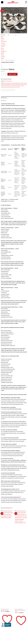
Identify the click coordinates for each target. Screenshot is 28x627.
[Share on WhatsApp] (2, 90)
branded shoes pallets (7, 83)
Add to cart (12, 74)
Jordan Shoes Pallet (10, 60)
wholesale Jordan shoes (15, 87)
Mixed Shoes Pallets (5, 610)
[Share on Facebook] (4, 90)
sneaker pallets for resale (8, 85)
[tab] (14, 98)
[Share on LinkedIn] (14, 90)
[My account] (21, 2)
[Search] (4, 2)
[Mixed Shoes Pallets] (7, 559)
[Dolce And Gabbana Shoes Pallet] (21, 559)
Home (2, 60)
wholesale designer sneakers (18, 85)
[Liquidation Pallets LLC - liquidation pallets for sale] (13, 2)
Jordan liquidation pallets (16, 83)
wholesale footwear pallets (6, 87)
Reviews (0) (3, 100)
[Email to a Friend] (9, 90)
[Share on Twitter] (7, 90)
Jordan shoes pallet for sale (16, 84)
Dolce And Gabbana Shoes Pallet (20, 611)
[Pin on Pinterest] (11, 90)
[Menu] (2, 2)
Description (4, 97)
